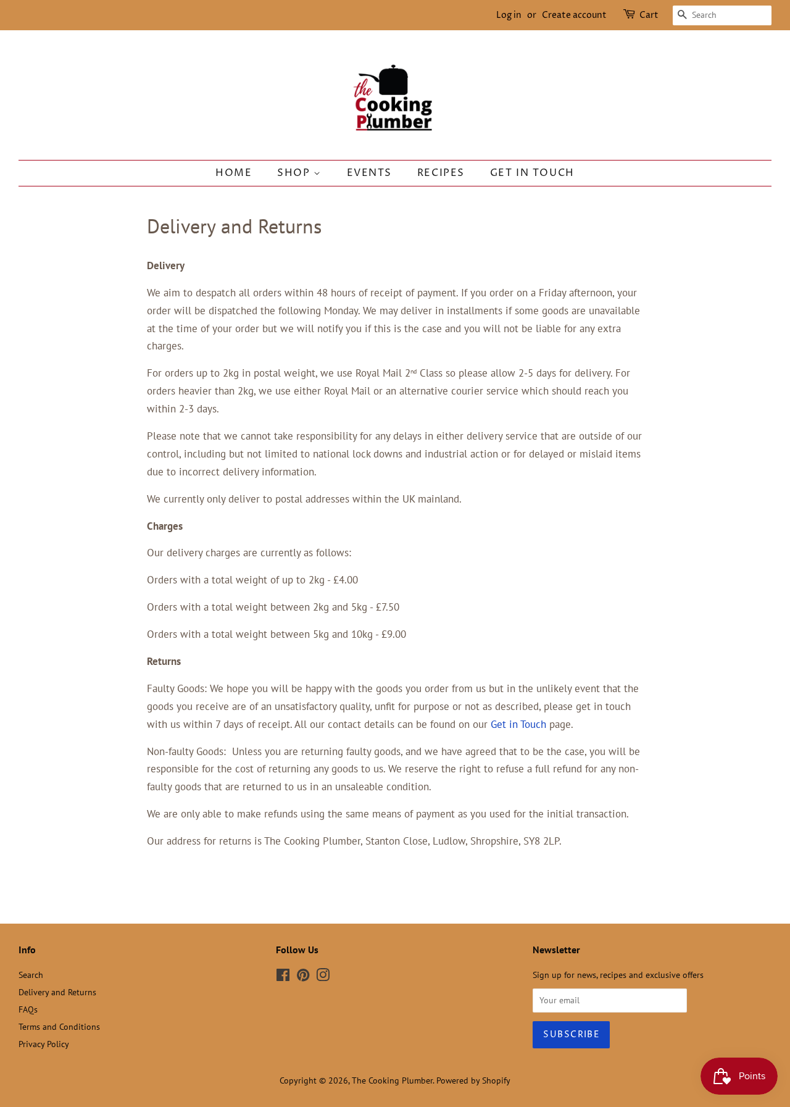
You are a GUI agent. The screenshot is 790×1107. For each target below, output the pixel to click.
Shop (295, 173)
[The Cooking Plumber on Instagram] (323, 977)
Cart (649, 15)
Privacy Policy (44, 1044)
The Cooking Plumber (392, 1080)
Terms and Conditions (59, 1026)
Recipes (441, 173)
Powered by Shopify (473, 1080)
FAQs (28, 1009)
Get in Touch (518, 724)
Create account (574, 15)
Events (370, 173)
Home (233, 173)
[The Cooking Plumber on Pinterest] (303, 977)
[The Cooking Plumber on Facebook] (283, 977)
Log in (509, 15)
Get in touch (532, 173)
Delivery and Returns (57, 992)
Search (31, 974)
